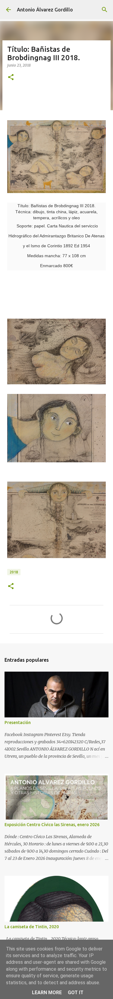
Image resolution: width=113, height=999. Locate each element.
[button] (10, 77)
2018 (14, 572)
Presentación (18, 722)
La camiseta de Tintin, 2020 (32, 926)
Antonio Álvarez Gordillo (45, 9)
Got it (75, 992)
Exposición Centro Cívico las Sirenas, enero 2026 (52, 824)
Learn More (47, 992)
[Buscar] (104, 9)
